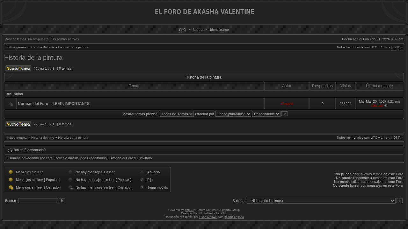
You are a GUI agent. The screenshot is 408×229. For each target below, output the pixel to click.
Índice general (16, 47)
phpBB (189, 210)
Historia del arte (42, 47)
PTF (223, 213)
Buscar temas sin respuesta (26, 39)
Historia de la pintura (73, 47)
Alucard (287, 104)
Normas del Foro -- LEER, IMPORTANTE (54, 103)
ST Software (207, 213)
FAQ (182, 29)
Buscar (198, 29)
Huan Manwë (208, 217)
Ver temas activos (65, 39)
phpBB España (234, 217)
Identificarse (219, 29)
